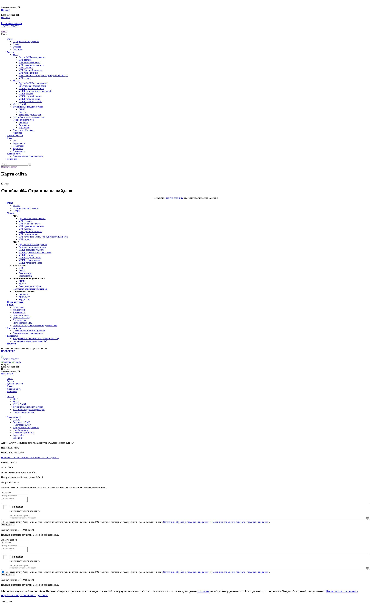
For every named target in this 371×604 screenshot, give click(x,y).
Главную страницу (173, 198)
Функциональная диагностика (28, 106)
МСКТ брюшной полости (31, 88)
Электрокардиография (30, 114)
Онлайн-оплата (11, 23)
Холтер (22, 112)
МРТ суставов (26, 67)
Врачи (10, 138)
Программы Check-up (23, 130)
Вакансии (17, 49)
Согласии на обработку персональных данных (186, 522)
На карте (5, 10)
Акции (16, 419)
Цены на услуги (15, 135)
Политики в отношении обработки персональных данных (30, 457)
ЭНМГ (22, 109)
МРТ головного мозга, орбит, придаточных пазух (43, 75)
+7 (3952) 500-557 (10, 26)
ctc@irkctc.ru (7, 373)
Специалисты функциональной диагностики (35, 325)
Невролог (23, 122)
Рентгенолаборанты (22, 323)
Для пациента (14, 153)
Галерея (16, 44)
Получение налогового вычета (28, 156)
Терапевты (18, 148)
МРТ (15, 54)
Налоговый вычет (22, 425)
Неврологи (18, 146)
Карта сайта (18, 435)
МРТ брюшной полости (30, 70)
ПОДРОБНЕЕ (8, 351)
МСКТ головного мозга (30, 101)
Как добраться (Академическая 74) (30, 341)
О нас (10, 39)
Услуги (10, 52)
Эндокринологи (21, 315)
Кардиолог (24, 127)
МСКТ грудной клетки (30, 96)
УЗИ (21, 268)
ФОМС (16, 205)
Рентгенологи (20, 320)
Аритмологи (19, 151)
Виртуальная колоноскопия (32, 86)
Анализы (17, 133)
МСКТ (16, 80)
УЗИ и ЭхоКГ (19, 104)
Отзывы (17, 47)
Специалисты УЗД (22, 317)
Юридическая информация (26, 427)
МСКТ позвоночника (29, 99)
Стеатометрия (25, 276)
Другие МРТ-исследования (32, 57)
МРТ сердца (25, 78)
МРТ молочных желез (29, 62)
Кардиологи (19, 143)
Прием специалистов (23, 120)
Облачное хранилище (23, 432)
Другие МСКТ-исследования (33, 83)
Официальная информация (26, 41)
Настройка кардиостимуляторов (28, 117)
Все (14, 140)
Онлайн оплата (20, 430)
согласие (203, 591)
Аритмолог (24, 125)
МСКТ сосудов (26, 93)
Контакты (12, 159)
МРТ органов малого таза (31, 65)
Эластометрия (25, 273)
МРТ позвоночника (28, 73)
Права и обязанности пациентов (29, 330)
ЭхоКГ (22, 270)
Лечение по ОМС (21, 422)
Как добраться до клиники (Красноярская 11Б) (36, 338)
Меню (4, 31)
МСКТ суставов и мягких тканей (35, 91)
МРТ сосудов (25, 60)
